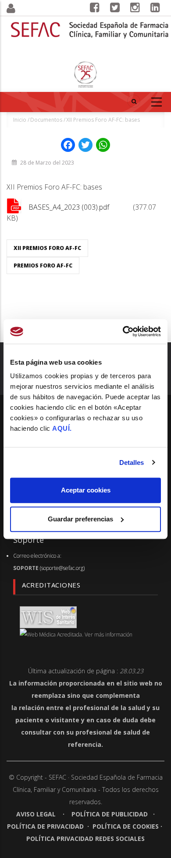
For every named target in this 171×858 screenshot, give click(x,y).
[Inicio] (90, 24)
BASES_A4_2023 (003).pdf (68, 207)
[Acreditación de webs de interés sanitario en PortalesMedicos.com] (48, 616)
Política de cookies (126, 826)
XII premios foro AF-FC (47, 248)
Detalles (131, 462)
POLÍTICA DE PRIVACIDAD (45, 826)
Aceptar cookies (85, 490)
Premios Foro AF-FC (43, 265)
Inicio (19, 119)
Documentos (46, 119)
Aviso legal (36, 814)
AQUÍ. (62, 428)
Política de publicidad (109, 814)
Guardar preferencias (80, 519)
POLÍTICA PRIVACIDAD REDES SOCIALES (85, 838)
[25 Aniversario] (85, 74)
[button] (21, 8)
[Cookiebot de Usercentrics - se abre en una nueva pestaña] (123, 331)
